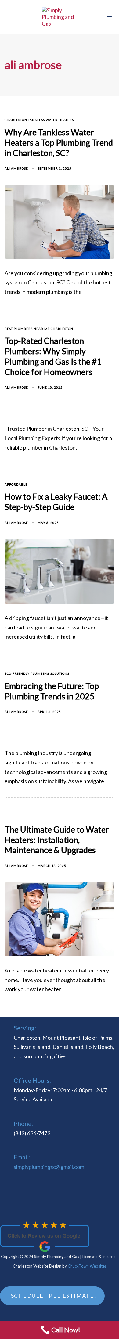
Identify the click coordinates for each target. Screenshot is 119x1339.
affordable (16, 484)
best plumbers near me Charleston (39, 328)
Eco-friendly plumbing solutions (37, 673)
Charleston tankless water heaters (39, 120)
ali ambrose (16, 168)
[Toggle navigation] (95, 17)
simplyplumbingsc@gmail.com (49, 1166)
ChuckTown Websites (87, 1266)
